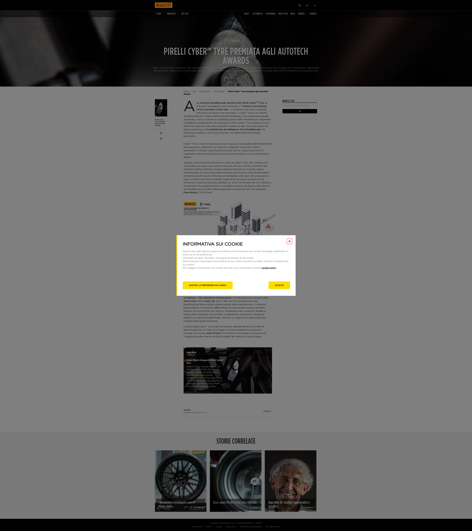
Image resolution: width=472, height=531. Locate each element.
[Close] (289, 241)
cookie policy (268, 268)
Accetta (279, 285)
